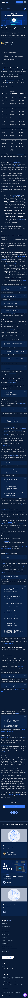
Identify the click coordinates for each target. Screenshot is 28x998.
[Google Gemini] (7, 969)
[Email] (5, 974)
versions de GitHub (21, 256)
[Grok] (12, 969)
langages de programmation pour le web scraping (12, 517)
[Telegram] (7, 974)
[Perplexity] (5, 969)
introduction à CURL (5, 445)
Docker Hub (10, 324)
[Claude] (10, 969)
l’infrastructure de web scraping (13, 794)
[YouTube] (5, 963)
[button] (8, 957)
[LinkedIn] (2, 963)
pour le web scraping (21, 504)
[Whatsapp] (2, 974)
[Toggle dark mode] (25, 8)
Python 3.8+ (6, 541)
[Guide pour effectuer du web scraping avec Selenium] (14, 894)
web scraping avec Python (8, 643)
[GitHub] (7, 963)
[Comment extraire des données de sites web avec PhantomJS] (14, 835)
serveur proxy (20, 666)
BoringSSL (12, 196)
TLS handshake (17, 166)
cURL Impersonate (5, 69)
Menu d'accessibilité (6, 995)
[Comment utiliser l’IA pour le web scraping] (14, 866)
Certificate (23, 280)
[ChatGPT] (2, 969)
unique (13, 171)
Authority (6, 281)
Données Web (7, 8)
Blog (2, 8)
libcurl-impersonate (5, 737)
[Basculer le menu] (25, 2)
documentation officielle (18, 566)
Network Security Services (12, 263)
